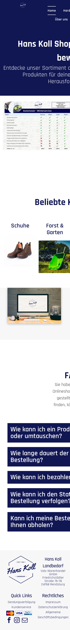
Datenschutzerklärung (53, 607)
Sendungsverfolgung (21, 602)
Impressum (53, 602)
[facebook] (9, 620)
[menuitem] (52, 10)
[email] (24, 620)
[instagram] (16, 620)
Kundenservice (21, 607)
